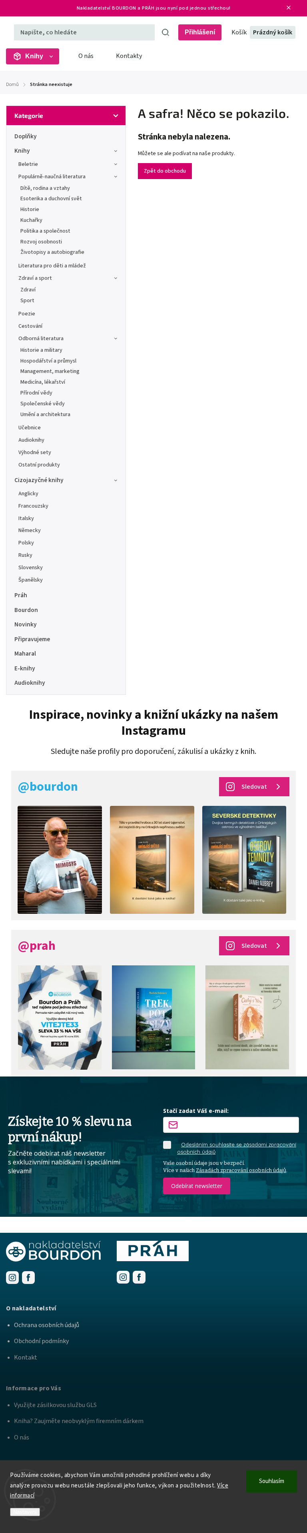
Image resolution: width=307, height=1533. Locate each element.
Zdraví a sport (35, 278)
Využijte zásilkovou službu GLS (55, 1405)
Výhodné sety (34, 453)
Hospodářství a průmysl (48, 361)
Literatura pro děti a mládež (52, 266)
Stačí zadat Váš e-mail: (196, 1110)
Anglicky (28, 494)
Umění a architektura (45, 415)
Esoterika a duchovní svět (51, 199)
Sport (27, 301)
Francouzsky (33, 506)
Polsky (26, 543)
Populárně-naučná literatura (52, 177)
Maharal (25, 653)
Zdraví (28, 290)
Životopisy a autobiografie (52, 252)
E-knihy (24, 668)
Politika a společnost (45, 231)
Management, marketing (50, 371)
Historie (29, 209)
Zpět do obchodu (165, 171)
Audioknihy (31, 440)
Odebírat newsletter (196, 1186)
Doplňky (25, 136)
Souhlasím (271, 1481)
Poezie (26, 314)
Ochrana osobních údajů (46, 1325)
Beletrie (28, 164)
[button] (153, 1308)
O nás (86, 56)
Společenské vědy (42, 404)
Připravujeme (32, 639)
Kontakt (25, 1357)
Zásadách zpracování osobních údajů (241, 1170)
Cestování (30, 326)
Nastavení (25, 1512)
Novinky (25, 624)
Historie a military (41, 350)
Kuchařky (31, 220)
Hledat (165, 32)
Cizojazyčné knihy (39, 480)
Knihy (22, 150)
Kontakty (129, 56)
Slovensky (30, 568)
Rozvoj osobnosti (41, 242)
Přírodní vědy (36, 393)
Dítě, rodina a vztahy (45, 188)
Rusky (25, 555)
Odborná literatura (41, 339)
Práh (20, 595)
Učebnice (29, 428)
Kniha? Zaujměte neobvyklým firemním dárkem (79, 1421)
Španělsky (30, 580)
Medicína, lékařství (42, 382)
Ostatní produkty (39, 465)
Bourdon (26, 610)
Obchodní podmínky (41, 1341)
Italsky (26, 518)
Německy (29, 530)
